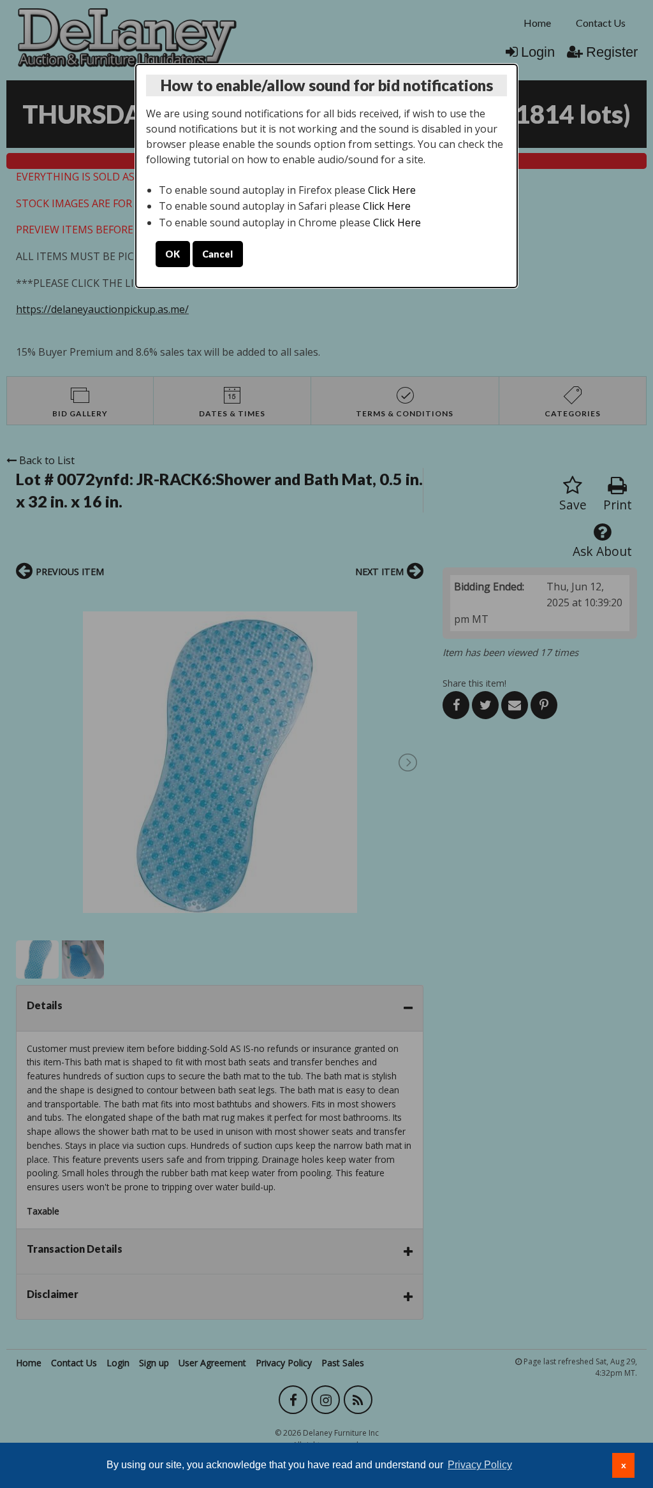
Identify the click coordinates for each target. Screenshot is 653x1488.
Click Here (392, 190)
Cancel (217, 254)
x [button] (623, 1465)
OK (172, 254)
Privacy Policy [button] (480, 1464)
